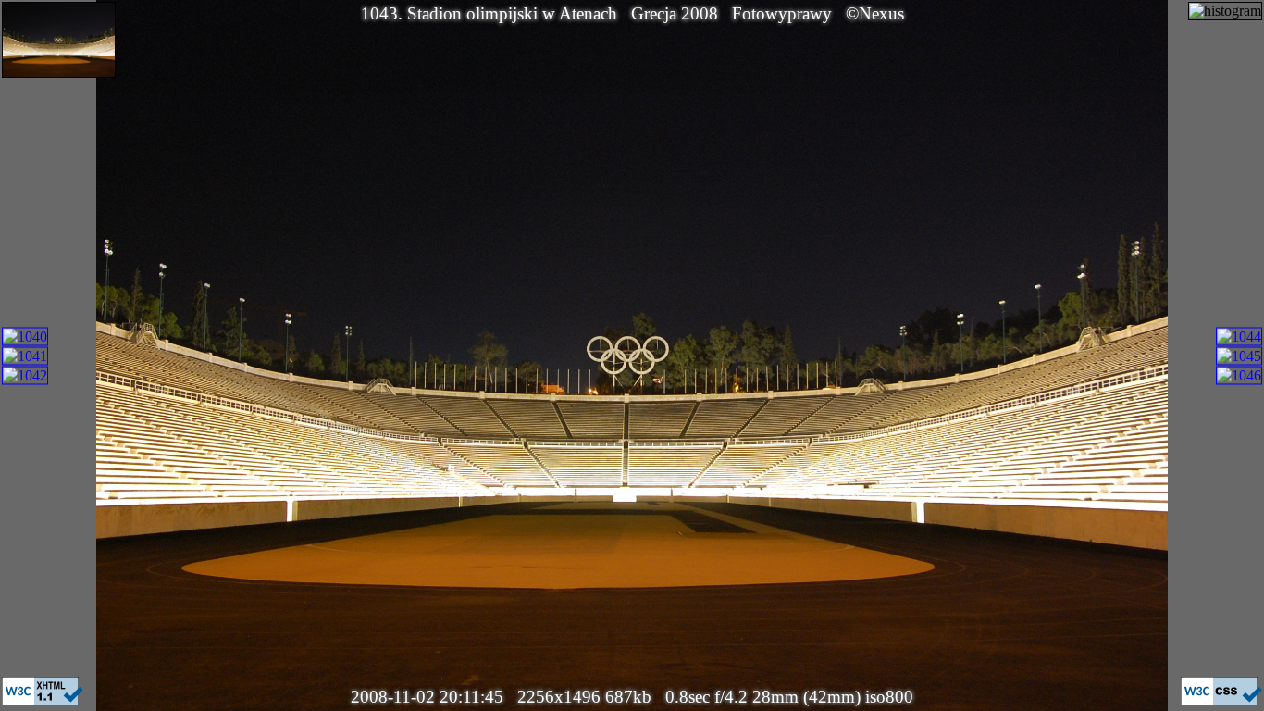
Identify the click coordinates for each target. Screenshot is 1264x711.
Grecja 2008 (674, 13)
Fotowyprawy (782, 13)
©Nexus (875, 13)
